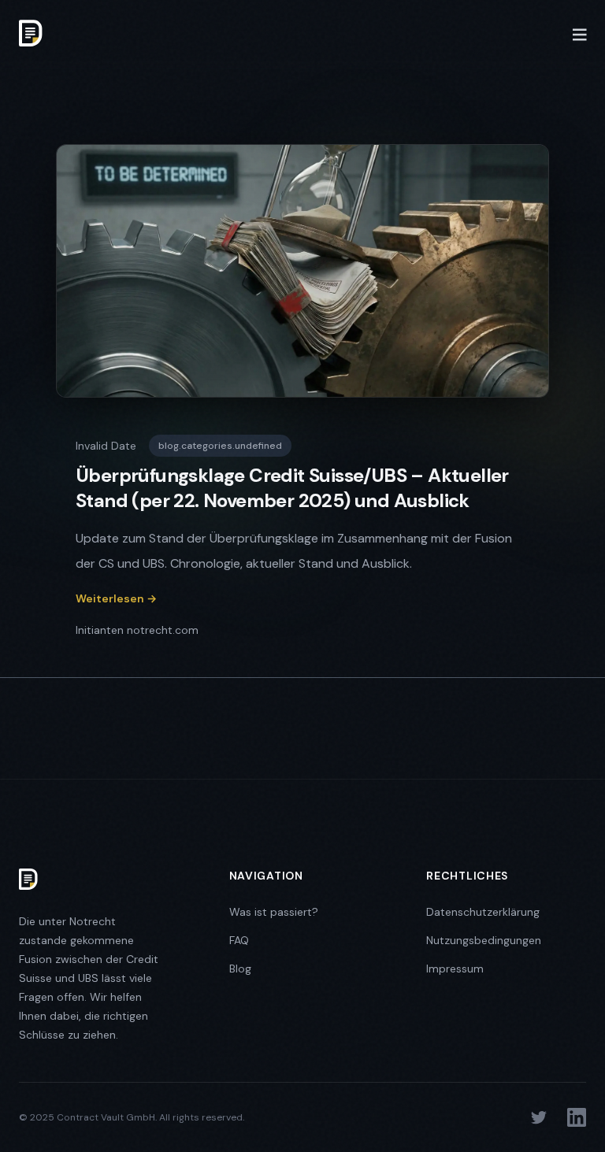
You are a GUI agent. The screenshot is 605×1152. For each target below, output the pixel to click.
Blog (240, 968)
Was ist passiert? (273, 912)
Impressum (455, 968)
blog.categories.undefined (220, 445)
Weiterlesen (116, 598)
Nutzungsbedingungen (483, 940)
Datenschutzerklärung (483, 912)
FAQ (239, 940)
